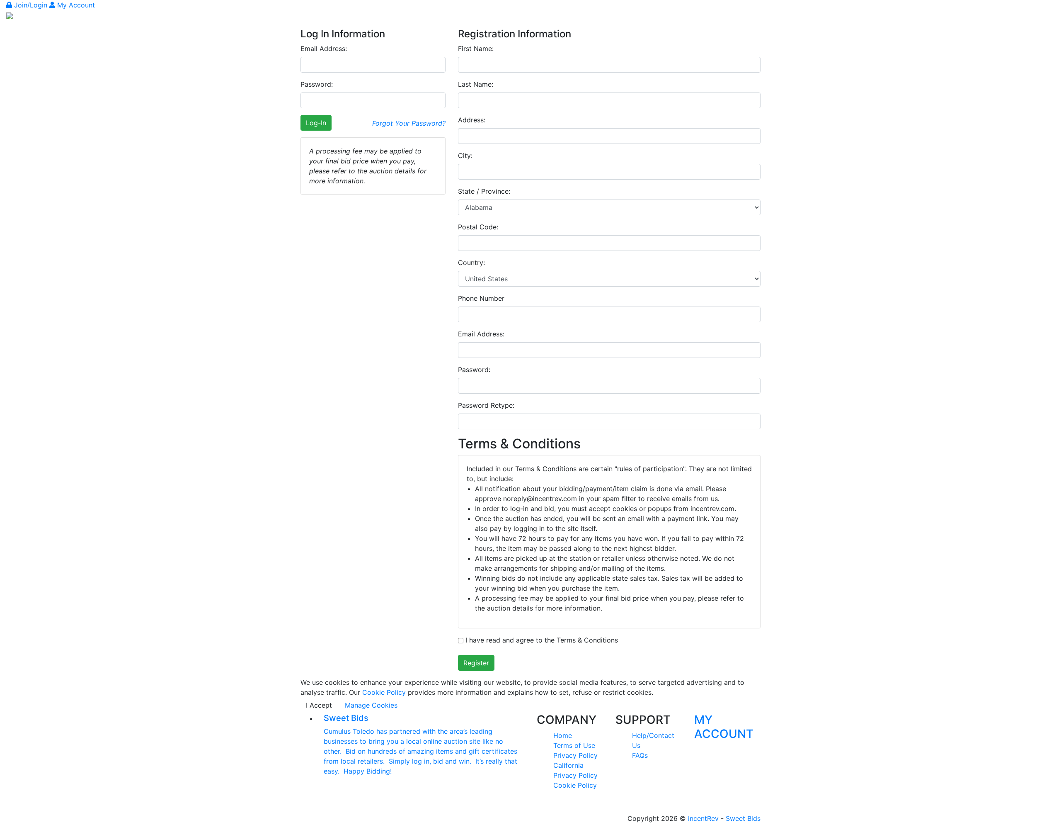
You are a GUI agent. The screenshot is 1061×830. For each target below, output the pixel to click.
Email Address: (323, 48)
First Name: (476, 48)
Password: (316, 84)
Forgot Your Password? (409, 123)
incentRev (703, 818)
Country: (471, 262)
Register (476, 663)
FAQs (640, 755)
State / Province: (484, 191)
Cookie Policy (384, 692)
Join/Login (30, 5)
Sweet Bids (743, 818)
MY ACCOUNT (723, 727)
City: (465, 155)
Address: (471, 120)
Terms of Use (574, 745)
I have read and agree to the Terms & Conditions (540, 640)
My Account (75, 5)
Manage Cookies (371, 705)
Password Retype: (486, 405)
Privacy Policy (575, 755)
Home (562, 735)
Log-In (316, 123)
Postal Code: (478, 227)
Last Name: (475, 84)
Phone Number (481, 298)
